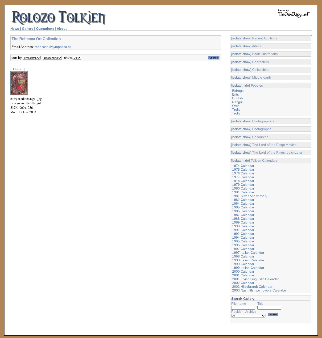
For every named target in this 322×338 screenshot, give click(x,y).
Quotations (45, 28)
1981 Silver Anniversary (249, 196)
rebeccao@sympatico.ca (53, 47)
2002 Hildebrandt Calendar (252, 286)
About (62, 28)
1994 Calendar (243, 237)
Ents (235, 94)
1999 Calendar (243, 264)
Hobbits (238, 98)
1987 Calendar (243, 215)
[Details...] (17, 69)
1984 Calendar (243, 203)
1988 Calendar (243, 218)
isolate (237, 38)
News (14, 28)
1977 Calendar (243, 177)
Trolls (236, 109)
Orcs (235, 106)
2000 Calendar (243, 271)
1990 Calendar (243, 226)
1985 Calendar (243, 207)
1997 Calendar (243, 249)
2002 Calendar (243, 283)
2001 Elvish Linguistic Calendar (255, 279)
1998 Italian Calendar (248, 260)
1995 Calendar (243, 241)
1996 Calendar (243, 245)
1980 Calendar (243, 188)
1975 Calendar (243, 169)
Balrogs (238, 91)
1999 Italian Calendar (248, 268)
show (246, 38)
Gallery (27, 28)
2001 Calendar (243, 275)
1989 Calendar (243, 222)
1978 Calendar (243, 181)
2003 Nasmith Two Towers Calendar (259, 290)
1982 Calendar (243, 200)
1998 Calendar (243, 256)
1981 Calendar (243, 192)
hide (246, 85)
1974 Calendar (243, 166)
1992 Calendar (243, 234)
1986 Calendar (243, 211)
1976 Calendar (243, 173)
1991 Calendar (243, 230)
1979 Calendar (243, 184)
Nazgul (237, 102)
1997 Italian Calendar (248, 252)
